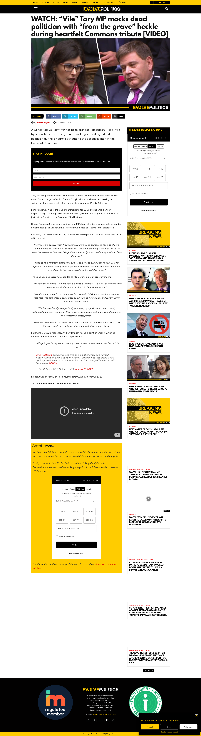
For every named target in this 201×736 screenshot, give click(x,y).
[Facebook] (152, 2)
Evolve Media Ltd (96, 734)
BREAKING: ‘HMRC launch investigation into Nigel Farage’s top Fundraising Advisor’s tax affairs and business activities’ (147, 257)
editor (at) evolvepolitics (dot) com (104, 714)
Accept (150, 727)
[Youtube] (160, 2)
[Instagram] (164, 2)
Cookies (163, 732)
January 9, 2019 (83, 369)
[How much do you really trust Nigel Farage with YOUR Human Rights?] (148, 325)
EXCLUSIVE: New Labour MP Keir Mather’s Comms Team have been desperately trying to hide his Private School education (146, 566)
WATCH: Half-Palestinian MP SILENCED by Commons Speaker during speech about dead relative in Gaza (148, 476)
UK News (132, 295)
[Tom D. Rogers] (32, 122)
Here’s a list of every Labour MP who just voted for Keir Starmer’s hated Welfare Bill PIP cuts (148, 389)
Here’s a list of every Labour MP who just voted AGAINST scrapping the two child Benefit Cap (148, 432)
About (176, 732)
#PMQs (53, 363)
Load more (147, 671)
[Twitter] (156, 2)
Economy (132, 250)
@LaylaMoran (44, 354)
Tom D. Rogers (43, 122)
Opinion (132, 341)
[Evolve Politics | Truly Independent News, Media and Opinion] (102, 9)
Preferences (188, 727)
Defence (132, 514)
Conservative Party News (139, 469)
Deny (169, 727)
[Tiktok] (168, 2)
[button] (196, 716)
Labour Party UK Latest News (141, 559)
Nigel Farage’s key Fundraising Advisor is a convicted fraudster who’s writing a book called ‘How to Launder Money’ (148, 302)
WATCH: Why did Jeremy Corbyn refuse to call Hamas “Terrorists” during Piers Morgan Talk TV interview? (148, 521)
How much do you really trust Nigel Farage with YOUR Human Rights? (146, 346)
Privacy (170, 732)
